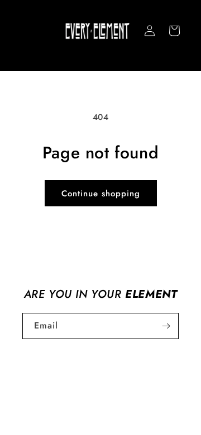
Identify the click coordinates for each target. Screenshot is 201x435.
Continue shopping (100, 193)
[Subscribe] (166, 326)
